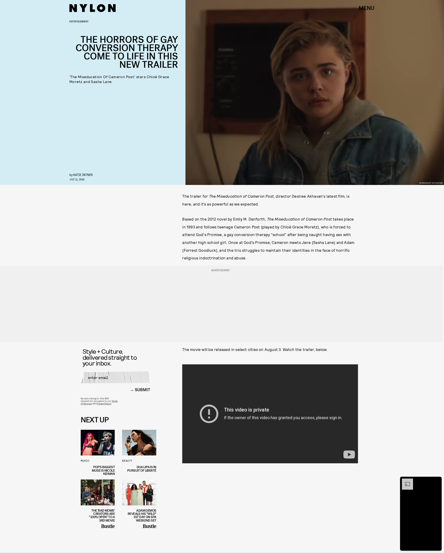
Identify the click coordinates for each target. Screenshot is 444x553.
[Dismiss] (436, 481)
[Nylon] (92, 8)
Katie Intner (83, 175)
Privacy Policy (103, 403)
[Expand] (405, 481)
